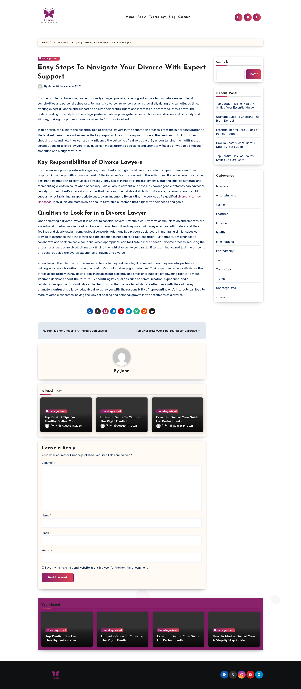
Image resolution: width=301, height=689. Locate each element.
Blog (172, 17)
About (142, 17)
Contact (184, 17)
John (51, 86)
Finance (221, 223)
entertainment (226, 195)
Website (47, 550)
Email (46, 533)
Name (46, 515)
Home (130, 17)
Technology (157, 17)
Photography (225, 251)
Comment (49, 462)
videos (220, 297)
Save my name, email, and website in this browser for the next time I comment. (96, 567)
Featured (222, 214)
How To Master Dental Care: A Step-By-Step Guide (236, 144)
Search (222, 62)
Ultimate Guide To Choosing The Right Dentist (237, 118)
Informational (225, 241)
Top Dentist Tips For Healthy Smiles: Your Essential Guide (60, 421)
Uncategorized (48, 58)
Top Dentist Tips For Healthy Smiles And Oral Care (235, 158)
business (222, 186)
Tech (219, 260)
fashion (221, 204)
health (220, 232)
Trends (220, 278)
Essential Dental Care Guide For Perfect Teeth (237, 131)
